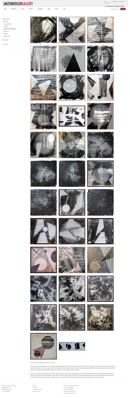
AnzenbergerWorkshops (70, 393)
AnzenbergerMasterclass (70, 391)
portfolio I (6, 26)
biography (5, 40)
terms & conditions (37, 389)
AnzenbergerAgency (69, 387)
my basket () (107, 2)
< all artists (5, 44)
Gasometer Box (7, 24)
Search (123, 9)
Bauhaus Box (7, 36)
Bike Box (6, 33)
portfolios (5, 21)
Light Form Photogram (10, 28)
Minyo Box (6, 31)
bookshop (115, 1)
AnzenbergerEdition (69, 389)
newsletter (121, 1)
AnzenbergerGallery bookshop (71, 385)
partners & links (37, 391)
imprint (34, 385)
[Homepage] (18, 3)
